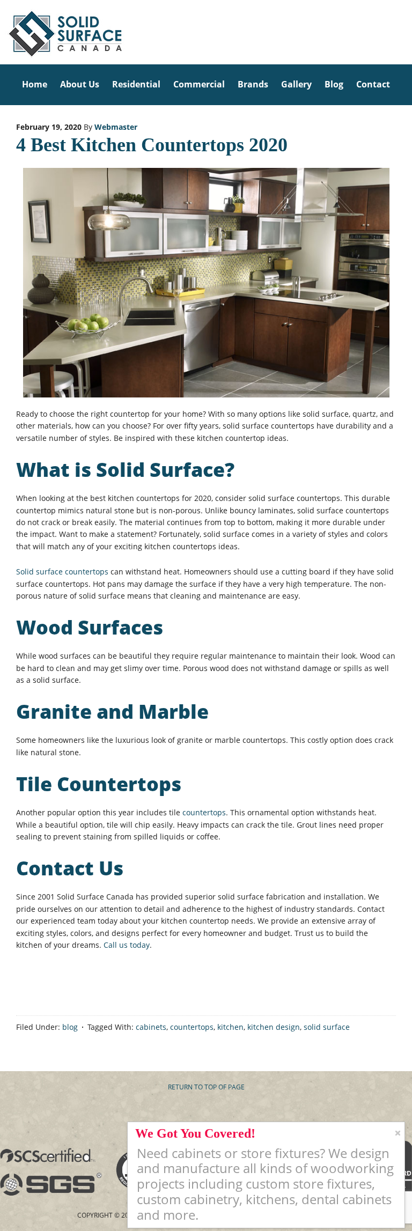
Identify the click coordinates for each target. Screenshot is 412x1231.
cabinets (151, 1027)
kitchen (230, 1027)
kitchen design (273, 1027)
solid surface (327, 1027)
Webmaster (115, 127)
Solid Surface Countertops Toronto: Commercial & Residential (3, 32)
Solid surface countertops (62, 571)
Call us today (127, 945)
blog (70, 1027)
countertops (204, 812)
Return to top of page (206, 1087)
